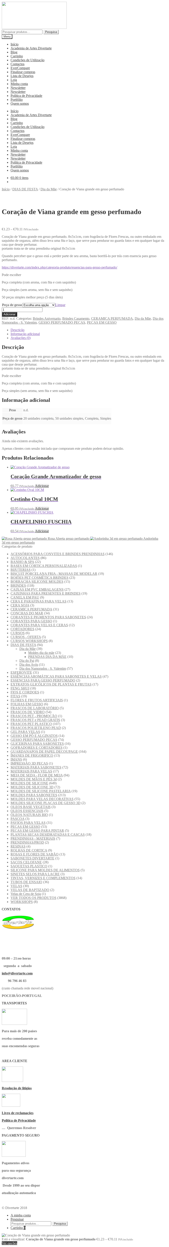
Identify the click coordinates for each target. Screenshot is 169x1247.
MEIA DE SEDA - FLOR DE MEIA (37, 775)
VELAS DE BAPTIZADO (30, 890)
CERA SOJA (20, 605)
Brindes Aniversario (47, 318)
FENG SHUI (20, 688)
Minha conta (19, 84)
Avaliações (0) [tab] (21, 338)
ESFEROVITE (21, 672)
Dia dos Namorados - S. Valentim (42, 668)
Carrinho (17, 56)
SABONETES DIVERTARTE (32, 858)
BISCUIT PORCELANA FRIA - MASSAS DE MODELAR (54, 574)
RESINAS (18, 846)
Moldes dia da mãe (41, 653)
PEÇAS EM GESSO (102, 322)
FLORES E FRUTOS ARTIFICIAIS (37, 700)
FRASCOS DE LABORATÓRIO (35, 708)
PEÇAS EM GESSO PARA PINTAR (37, 830)
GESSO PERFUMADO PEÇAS (62, 322)
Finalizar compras (23, 72)
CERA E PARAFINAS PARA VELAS (38, 601)
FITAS (15, 696)
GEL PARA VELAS (25, 732)
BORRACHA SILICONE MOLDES (37, 581)
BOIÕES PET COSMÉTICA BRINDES (39, 577)
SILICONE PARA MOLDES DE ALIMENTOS (45, 870)
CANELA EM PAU (25, 597)
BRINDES (18, 585)
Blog (14, 52)
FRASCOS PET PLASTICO (31, 724)
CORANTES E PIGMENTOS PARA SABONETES (48, 617)
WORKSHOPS (22, 902)
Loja (14, 80)
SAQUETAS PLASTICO (29, 866)
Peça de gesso (12, 305)
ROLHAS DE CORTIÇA (29, 850)
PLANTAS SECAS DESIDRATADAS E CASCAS (48, 834)
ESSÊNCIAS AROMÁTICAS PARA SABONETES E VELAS (56, 676)
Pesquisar (17, 1219)
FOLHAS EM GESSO (27, 704)
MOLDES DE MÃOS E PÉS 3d (34, 779)
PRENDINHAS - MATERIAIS (33, 838)
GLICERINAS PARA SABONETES (37, 743)
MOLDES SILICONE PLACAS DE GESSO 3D (46, 803)
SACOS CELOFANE (26, 862)
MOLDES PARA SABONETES (34, 795)
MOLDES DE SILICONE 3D (32, 787)
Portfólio (17, 99)
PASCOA (17, 819)
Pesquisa (51, 32)
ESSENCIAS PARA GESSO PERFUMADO (43, 680)
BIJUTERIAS (21, 570)
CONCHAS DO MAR (27, 613)
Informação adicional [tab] (25, 334)
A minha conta (21, 1215)
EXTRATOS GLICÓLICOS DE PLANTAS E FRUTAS (51, 684)
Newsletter (18, 88)
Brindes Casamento (75, 318)
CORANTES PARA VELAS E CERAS (39, 625)
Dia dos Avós (28, 664)
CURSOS (18, 633)
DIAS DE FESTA (25, 189)
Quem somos (20, 103)
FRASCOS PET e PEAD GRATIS (35, 720)
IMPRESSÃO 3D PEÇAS (29, 763)
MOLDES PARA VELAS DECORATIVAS (42, 799)
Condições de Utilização (27, 60)
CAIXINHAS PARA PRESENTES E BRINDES (46, 593)
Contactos (17, 64)
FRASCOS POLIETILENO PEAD (36, 728)
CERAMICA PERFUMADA (112, 318)
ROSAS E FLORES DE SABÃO (35, 854)
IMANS (16, 759)
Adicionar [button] (42, 486)
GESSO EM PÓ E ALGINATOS (34, 736)
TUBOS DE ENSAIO (26, 882)
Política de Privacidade (26, 95)
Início (14, 44)
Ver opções (9, 1243)
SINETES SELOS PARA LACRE (35, 874)
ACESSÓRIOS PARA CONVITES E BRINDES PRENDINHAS (58, 554)
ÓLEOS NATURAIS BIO (29, 815)
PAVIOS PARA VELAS (28, 823)
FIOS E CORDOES (25, 692)
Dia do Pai (26, 660)
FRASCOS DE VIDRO (28, 712)
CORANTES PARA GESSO (31, 621)
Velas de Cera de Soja (26, 894)
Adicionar (9, 314)
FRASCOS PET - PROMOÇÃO (34, 716)
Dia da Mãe (48, 189)
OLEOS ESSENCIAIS (27, 811)
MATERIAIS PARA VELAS (31, 771)
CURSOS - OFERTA (26, 637)
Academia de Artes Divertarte (31, 48)
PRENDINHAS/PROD (27, 842)
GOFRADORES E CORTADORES (36, 747)
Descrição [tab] (17, 330)
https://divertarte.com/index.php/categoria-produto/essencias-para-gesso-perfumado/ (59, 267)
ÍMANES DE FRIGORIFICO (32, 755)
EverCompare (20, 68)
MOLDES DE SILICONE (29, 783)
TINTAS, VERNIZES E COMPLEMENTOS (43, 878)
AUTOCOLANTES (25, 558)
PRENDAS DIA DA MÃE (47, 657)
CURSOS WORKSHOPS (29, 641)
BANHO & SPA (22, 562)
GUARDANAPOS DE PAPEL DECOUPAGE (44, 751)
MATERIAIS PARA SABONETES (36, 767)
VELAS (16, 886)
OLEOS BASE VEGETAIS (31, 807)
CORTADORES (22, 629)
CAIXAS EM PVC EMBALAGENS (37, 589)
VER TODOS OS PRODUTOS (33, 898)
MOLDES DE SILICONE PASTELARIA (41, 791)
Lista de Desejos (22, 76)
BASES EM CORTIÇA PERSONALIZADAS (44, 566)
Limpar (60, 305)
